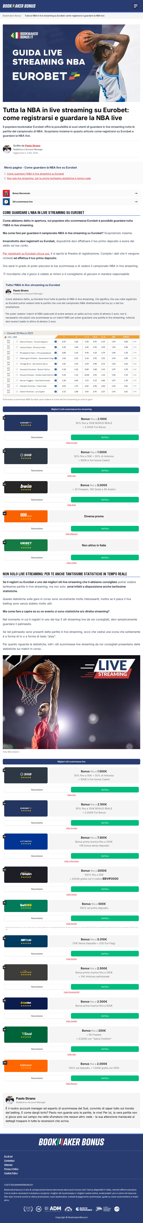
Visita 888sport (71, 534)
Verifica (105, 437)
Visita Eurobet (71, 443)
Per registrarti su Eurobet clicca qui (26, 253)
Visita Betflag (71, 959)
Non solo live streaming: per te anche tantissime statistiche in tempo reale (49, 178)
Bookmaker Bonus (12, 15)
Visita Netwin (71, 894)
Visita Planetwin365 (72, 992)
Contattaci (9, 1160)
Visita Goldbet (71, 1021)
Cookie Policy (11, 1173)
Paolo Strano (32, 145)
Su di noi (8, 1156)
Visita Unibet (71, 563)
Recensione (37, 437)
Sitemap (8, 1164)
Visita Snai (71, 476)
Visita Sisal (71, 1054)
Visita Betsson (71, 1083)
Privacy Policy (11, 1169)
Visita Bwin (71, 505)
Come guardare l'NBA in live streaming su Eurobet (35, 173)
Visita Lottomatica (71, 861)
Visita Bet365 (71, 923)
